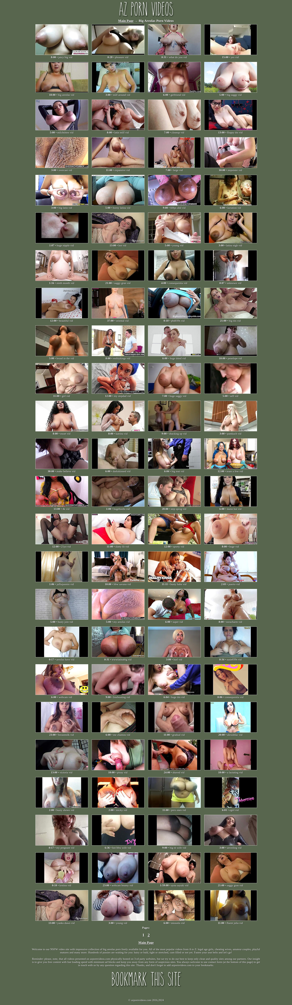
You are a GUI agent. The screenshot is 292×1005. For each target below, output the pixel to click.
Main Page (126, 21)
